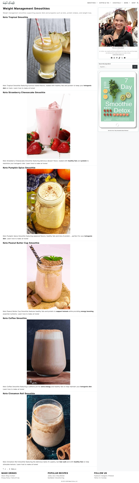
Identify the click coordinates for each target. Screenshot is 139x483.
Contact (12, 475)
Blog (7, 475)
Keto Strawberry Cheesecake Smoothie (24, 92)
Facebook (97, 475)
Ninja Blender (61, 475)
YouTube (103, 478)
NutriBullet (51, 478)
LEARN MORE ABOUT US (118, 54)
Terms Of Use (15, 478)
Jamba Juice (51, 475)
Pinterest (111, 475)
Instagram (104, 475)
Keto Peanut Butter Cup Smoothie (21, 243)
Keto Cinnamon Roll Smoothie (19, 393)
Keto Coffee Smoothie (15, 318)
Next (13, 469)
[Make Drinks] (9, 3)
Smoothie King (59, 478)
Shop (134, 3)
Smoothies (91, 3)
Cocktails (117, 3)
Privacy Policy (5, 478)
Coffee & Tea (104, 3)
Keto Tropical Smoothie (15, 17)
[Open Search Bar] (137, 3)
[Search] (134, 67)
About (3, 475)
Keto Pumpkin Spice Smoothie (19, 167)
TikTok (96, 478)
